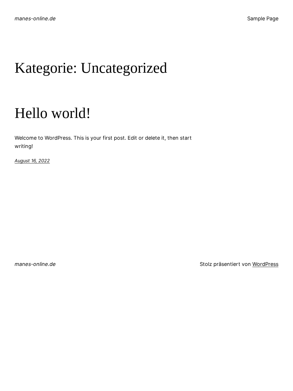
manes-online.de (35, 18)
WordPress (265, 264)
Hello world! (53, 113)
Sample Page (262, 18)
